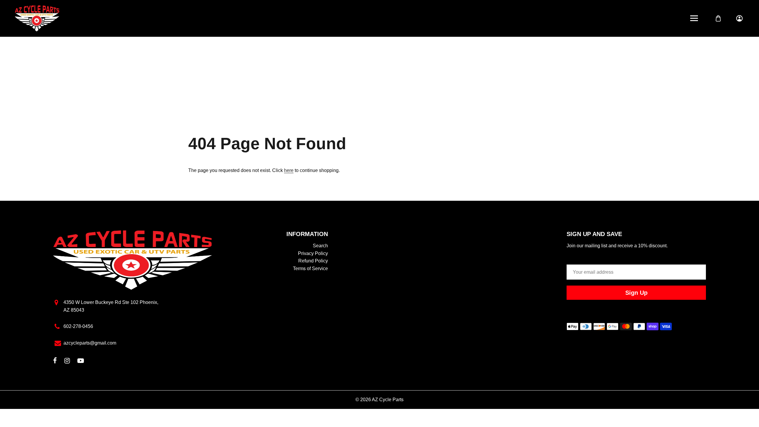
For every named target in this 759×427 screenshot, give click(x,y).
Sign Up (636, 292)
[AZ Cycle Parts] (37, 17)
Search (320, 245)
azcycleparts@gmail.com (89, 342)
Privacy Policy (313, 253)
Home (360, 80)
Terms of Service (310, 268)
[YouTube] (80, 361)
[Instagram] (67, 361)
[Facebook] (55, 361)
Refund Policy (313, 260)
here (289, 170)
